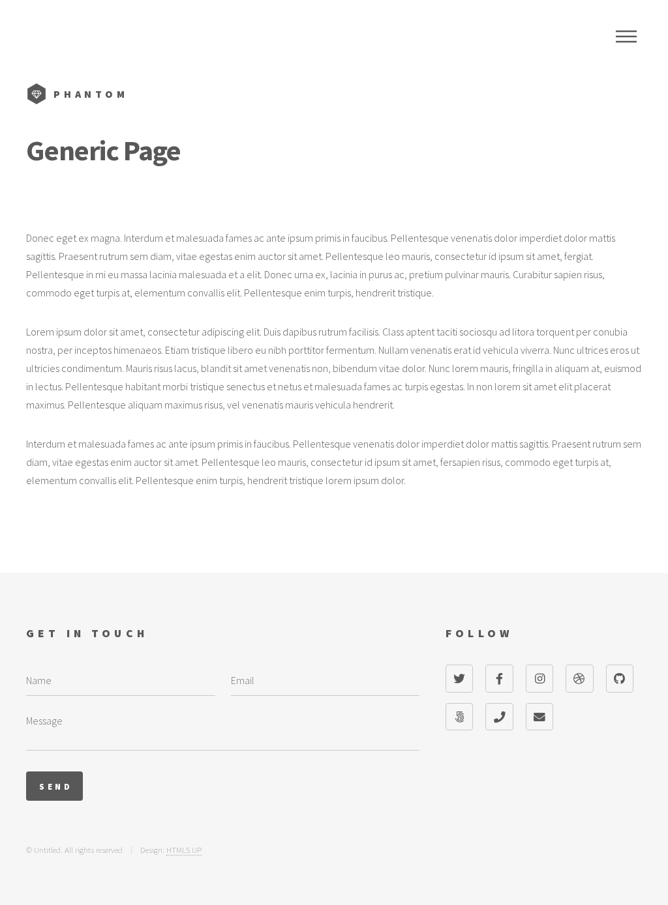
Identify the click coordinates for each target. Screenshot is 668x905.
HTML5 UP (184, 849)
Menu (626, 36)
